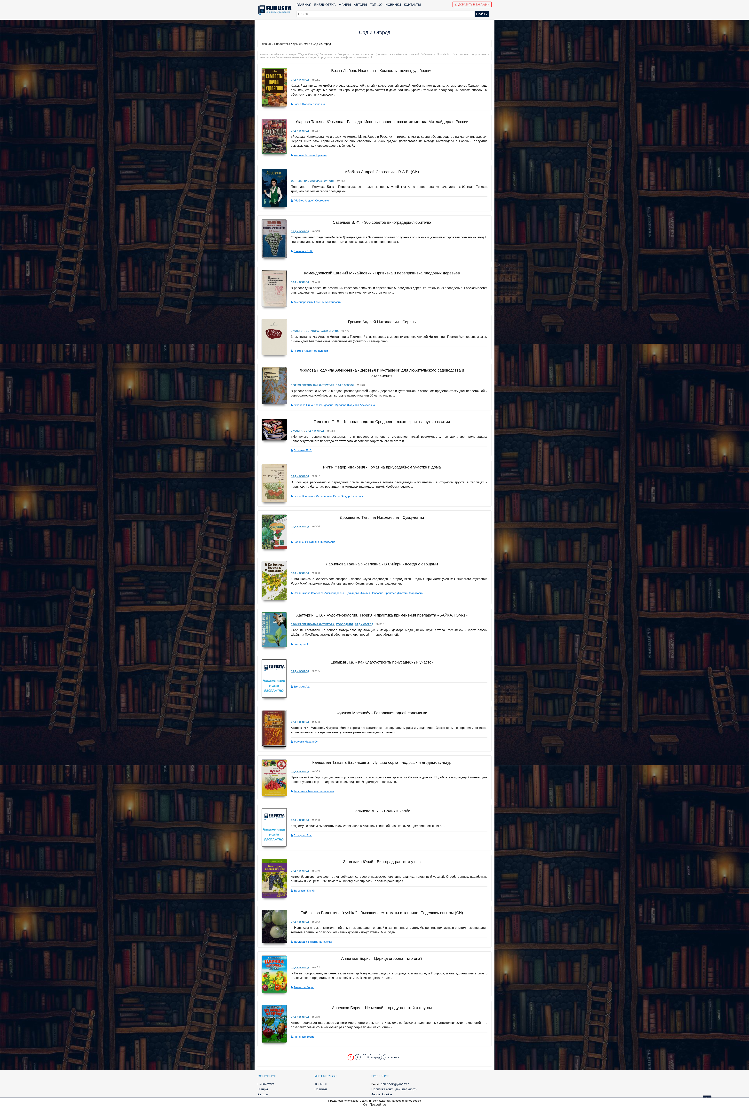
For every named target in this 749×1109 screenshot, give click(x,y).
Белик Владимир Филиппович (313, 496)
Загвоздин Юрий (304, 890)
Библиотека (325, 4)
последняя (392, 1057)
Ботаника (312, 331)
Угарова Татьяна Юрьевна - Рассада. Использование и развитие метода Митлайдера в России (382, 122)
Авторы (360, 4)
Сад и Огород (300, 79)
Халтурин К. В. (303, 644)
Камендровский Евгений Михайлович (317, 301)
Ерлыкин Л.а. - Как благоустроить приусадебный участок (381, 662)
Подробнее (378, 1104)
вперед (375, 1057)
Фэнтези (297, 181)
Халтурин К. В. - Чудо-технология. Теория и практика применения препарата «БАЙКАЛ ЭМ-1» (382, 615)
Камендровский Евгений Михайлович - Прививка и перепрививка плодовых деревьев (382, 273)
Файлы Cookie (381, 1094)
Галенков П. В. (303, 450)
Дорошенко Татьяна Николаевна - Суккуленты (382, 517)
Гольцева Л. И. (303, 835)
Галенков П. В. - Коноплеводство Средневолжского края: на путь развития (382, 422)
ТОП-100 (376, 4)
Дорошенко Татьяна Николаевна (314, 541)
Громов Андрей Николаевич (311, 350)
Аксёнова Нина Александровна (313, 404)
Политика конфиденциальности (394, 1089)
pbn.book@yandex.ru (395, 1084)
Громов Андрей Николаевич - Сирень (382, 322)
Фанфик (329, 181)
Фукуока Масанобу (306, 741)
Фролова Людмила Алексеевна (355, 404)
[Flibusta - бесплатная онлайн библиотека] (274, 10)
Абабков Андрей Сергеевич (311, 200)
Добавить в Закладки (473, 4)
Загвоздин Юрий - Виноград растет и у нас (382, 862)
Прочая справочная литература (312, 385)
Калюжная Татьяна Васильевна (314, 791)
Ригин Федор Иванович (348, 496)
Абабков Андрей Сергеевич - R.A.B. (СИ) (382, 172)
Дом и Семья (301, 43)
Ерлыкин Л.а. (302, 686)
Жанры (345, 4)
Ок (365, 1104)
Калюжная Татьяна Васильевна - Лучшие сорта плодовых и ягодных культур (381, 762)
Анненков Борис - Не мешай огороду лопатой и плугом (382, 1008)
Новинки (393, 4)
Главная (303, 4)
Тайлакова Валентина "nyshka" (313, 941)
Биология (297, 331)
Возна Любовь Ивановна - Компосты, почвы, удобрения (381, 70)
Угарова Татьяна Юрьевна (310, 155)
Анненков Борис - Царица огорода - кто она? (381, 958)
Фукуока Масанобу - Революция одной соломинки (381, 713)
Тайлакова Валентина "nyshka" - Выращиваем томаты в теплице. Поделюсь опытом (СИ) (382, 913)
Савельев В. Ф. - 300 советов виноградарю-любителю (382, 222)
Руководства (344, 624)
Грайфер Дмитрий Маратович (404, 592)
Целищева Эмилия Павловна (364, 592)
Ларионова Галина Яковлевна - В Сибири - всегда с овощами (382, 564)
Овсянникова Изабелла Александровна (319, 592)
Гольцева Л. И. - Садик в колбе (381, 811)
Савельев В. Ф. (303, 251)
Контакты (412, 4)
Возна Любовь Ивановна (309, 104)
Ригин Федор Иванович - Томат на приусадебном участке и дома (382, 467)
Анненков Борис (304, 987)
